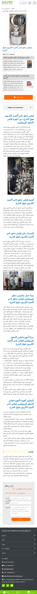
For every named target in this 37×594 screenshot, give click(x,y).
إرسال (21, 519)
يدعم (3, 540)
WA (20, 592)
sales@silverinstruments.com (13, 576)
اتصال (3, 553)
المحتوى (6, 507)
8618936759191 (9, 569)
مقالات (13, 8)
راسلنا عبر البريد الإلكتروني (23, 489)
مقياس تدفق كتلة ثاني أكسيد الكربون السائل (16, 57)
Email (7, 592)
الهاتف (7, 503)
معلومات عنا (5, 548)
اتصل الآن (19, 97)
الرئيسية (6, 8)
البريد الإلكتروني (7, 499)
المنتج (4, 535)
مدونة (3, 544)
